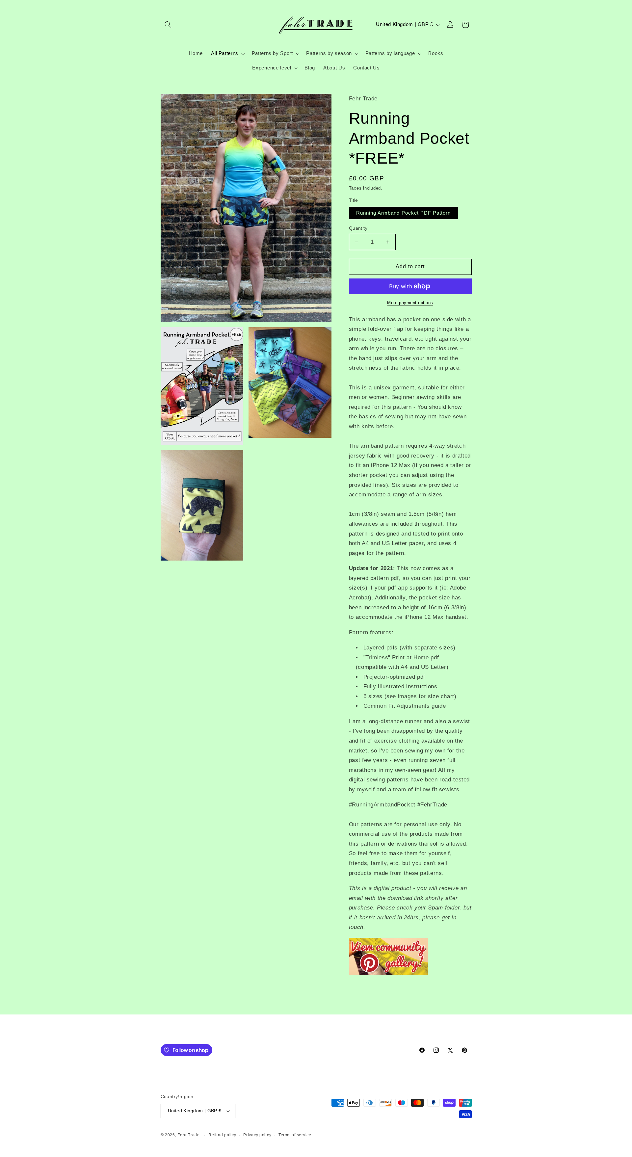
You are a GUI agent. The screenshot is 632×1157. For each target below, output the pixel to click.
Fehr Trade (188, 1135)
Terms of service (294, 1135)
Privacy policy (257, 1135)
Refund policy (222, 1135)
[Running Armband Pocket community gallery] (388, 974)
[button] (168, 24)
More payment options (410, 303)
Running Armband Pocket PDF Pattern (403, 213)
